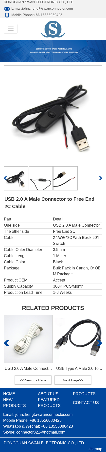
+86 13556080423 (48, 15)
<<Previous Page (33, 380)
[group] (28, 343)
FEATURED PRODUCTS (49, 403)
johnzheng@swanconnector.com (47, 8)
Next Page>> (73, 380)
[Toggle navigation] (11, 29)
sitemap (95, 449)
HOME (9, 394)
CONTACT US (86, 403)
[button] (5, 178)
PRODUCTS (84, 394)
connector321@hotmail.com (40, 432)
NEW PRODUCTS (14, 403)
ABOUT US (48, 394)
